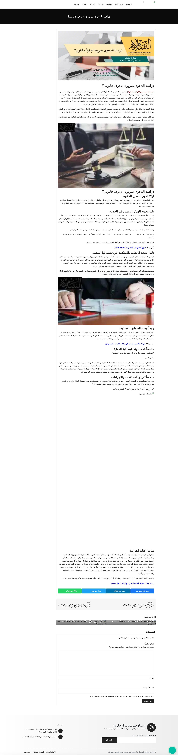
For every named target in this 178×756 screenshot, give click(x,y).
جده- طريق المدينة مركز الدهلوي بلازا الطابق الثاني (39, 736)
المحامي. (64, 92)
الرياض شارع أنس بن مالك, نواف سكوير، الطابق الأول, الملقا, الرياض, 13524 (40, 730)
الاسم (151, 678)
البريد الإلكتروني (148, 687)
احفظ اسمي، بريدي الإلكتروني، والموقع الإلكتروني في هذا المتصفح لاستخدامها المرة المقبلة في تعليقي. (120, 696)
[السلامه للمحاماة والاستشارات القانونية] (149, 4)
